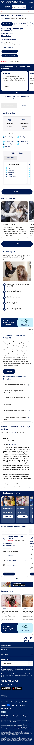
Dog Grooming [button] (7, 24)
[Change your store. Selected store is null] (2, 11)
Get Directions (8, 47)
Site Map (14, 705)
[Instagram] (13, 680)
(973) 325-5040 (7, 548)
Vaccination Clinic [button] (21, 24)
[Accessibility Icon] (3, 712)
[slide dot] (16, 92)
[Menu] (2, 7)
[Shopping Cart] (31, 7)
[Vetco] (4, 696)
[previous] (4, 487)
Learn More (17, 244)
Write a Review (6, 36)
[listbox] (17, 81)
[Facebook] (2, 680)
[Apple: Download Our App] (6, 688)
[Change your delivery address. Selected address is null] (29, 11)
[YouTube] (16, 680)
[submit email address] (30, 663)
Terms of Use (5, 702)
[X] (6, 680)
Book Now (9, 51)
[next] (30, 487)
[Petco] (8, 7)
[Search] (24, 7)
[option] (15, 81)
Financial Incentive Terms (20, 675)
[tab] (9, 105)
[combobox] (17, 531)
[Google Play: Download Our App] (17, 688)
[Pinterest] (9, 680)
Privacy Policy (15, 702)
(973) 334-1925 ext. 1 (10, 39)
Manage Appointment (10, 55)
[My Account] (27, 7)
